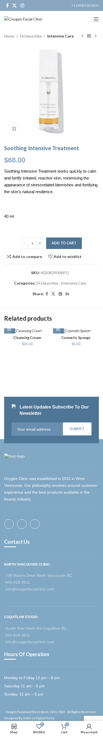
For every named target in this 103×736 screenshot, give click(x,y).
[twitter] (23, 524)
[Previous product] (82, 36)
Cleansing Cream (27, 338)
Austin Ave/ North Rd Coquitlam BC (35, 628)
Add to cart (64, 243)
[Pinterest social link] (60, 294)
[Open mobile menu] (96, 19)
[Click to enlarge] (14, 129)
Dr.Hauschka (30, 36)
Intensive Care (60, 36)
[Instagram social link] (22, 5)
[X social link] (14, 5)
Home (9, 36)
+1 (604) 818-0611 (85, 5)
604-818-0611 (17, 582)
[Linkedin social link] (67, 294)
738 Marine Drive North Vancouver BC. (39, 575)
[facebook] (10, 524)
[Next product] (95, 36)
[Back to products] (89, 36)
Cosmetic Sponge (75, 338)
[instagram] (36, 524)
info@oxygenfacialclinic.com (29, 589)
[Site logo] (23, 18)
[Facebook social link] (7, 5)
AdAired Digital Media (39, 718)
